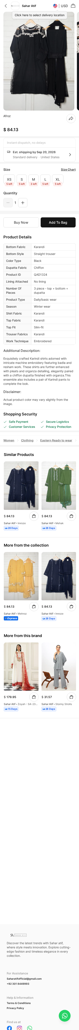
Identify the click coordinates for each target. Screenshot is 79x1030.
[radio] (9, 179)
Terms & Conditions (19, 1003)
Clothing (27, 440)
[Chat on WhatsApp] (65, 1016)
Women (8, 440)
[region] (39, 61)
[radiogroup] (39, 179)
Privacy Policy (15, 1008)
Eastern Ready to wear (56, 440)
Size (6, 169)
